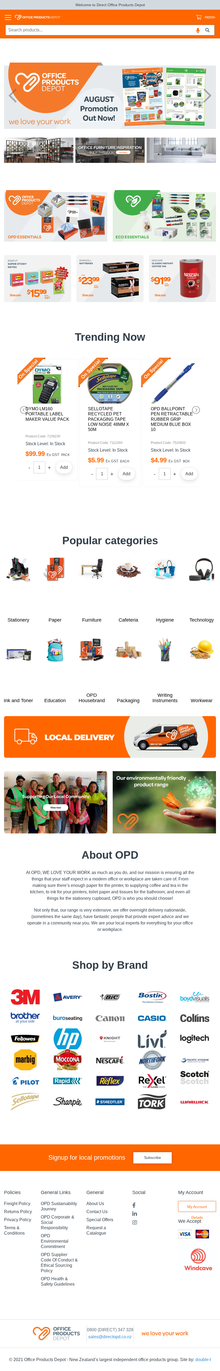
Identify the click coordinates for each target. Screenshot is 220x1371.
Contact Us (97, 1211)
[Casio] (152, 1017)
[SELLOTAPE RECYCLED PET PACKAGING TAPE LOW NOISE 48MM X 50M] (109, 383)
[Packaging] (128, 665)
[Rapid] (68, 1080)
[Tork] (152, 1101)
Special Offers (99, 1219)
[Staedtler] (110, 1101)
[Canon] (110, 1017)
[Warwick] (195, 1101)
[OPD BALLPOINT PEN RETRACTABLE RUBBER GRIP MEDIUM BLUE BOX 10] (172, 383)
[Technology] (201, 584)
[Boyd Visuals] (195, 997)
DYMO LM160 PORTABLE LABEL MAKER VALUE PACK (47, 414)
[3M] (25, 997)
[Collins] (195, 1018)
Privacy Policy (17, 1219)
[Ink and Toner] (18, 665)
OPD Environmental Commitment (54, 1241)
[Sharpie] (68, 1102)
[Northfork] (152, 1060)
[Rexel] (152, 1081)
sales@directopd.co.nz (110, 1336)
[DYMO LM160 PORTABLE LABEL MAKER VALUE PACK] (47, 383)
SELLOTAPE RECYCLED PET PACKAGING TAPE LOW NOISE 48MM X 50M (108, 419)
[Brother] (25, 1017)
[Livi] (152, 1039)
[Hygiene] (165, 584)
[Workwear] (201, 665)
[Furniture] (91, 584)
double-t (203, 1359)
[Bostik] (152, 997)
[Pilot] (25, 1080)
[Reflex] (110, 1080)
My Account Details (197, 1208)
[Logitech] (195, 1039)
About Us (95, 1203)
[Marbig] (25, 1059)
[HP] (68, 1038)
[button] (12, 96)
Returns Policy (18, 1211)
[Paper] (55, 584)
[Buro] (68, 1017)
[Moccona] (68, 1060)
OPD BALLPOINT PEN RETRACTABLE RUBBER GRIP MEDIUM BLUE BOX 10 (172, 419)
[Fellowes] (25, 1039)
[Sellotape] (25, 1102)
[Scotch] (195, 1081)
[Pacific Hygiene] (195, 1059)
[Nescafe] (110, 1060)
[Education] (55, 665)
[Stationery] (18, 584)
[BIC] (110, 997)
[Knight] (110, 1038)
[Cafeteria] (128, 584)
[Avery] (68, 997)
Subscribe (152, 1157)
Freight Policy (17, 1203)
